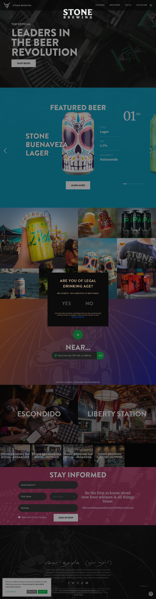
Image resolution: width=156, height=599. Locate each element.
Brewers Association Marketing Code (85, 590)
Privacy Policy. (78, 317)
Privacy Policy (78, 595)
